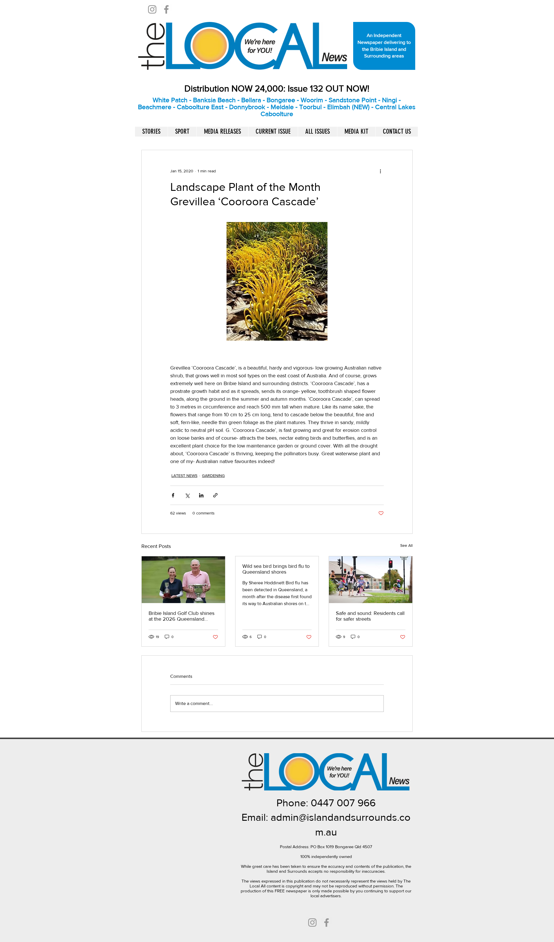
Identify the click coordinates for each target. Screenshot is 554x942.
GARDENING (213, 475)
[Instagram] (152, 9)
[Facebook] (166, 9)
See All (406, 545)
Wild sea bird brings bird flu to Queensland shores (276, 569)
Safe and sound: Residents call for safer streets (370, 616)
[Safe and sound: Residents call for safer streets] (370, 579)
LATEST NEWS (184, 475)
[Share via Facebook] (173, 495)
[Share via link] (215, 495)
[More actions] (380, 170)
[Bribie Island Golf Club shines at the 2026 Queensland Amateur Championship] (183, 579)
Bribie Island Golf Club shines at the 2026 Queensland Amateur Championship (181, 616)
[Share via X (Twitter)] (187, 495)
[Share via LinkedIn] (201, 495)
